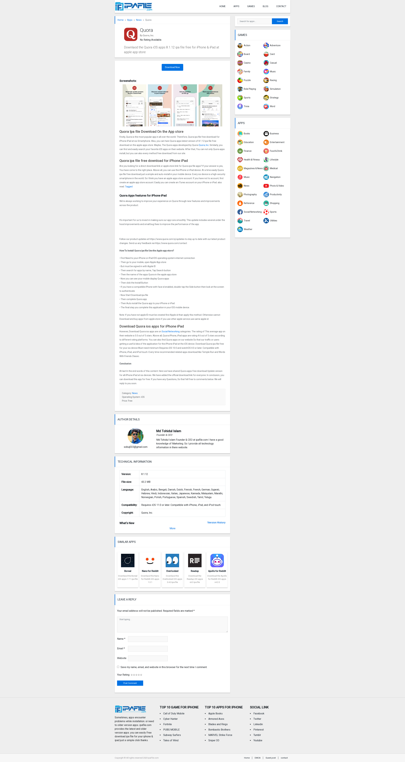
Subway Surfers (172, 735)
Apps (129, 20)
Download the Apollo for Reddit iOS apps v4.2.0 (217, 579)
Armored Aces (216, 718)
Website (121, 658)
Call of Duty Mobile (173, 713)
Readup (195, 571)
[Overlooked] (172, 559)
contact (281, 6)
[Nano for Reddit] (150, 559)
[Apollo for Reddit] (217, 559)
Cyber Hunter (170, 718)
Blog (265, 6)
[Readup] (195, 559)
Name (121, 638)
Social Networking (171, 331)
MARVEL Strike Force (220, 735)
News (139, 20)
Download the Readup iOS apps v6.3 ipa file (195, 579)
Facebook (258, 713)
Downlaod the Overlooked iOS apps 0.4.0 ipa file (172, 579)
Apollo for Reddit (217, 571)
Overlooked (172, 571)
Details (128, 585)
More (172, 528)
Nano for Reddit (150, 571)
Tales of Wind (170, 740)
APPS (236, 6)
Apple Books (215, 713)
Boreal (127, 571)
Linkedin (258, 724)
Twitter (257, 718)
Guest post (271, 758)
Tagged (129, 186)
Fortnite (167, 724)
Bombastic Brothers (219, 729)
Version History (216, 522)
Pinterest (258, 729)
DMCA (258, 758)
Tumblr (257, 735)
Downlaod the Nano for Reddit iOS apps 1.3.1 (150, 579)
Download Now (172, 67)
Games (251, 6)
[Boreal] (127, 559)
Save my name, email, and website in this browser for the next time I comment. (164, 667)
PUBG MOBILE (171, 729)
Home (222, 6)
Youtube (257, 740)
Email (121, 648)
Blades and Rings (218, 724)
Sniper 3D (213, 740)
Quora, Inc (204, 145)
